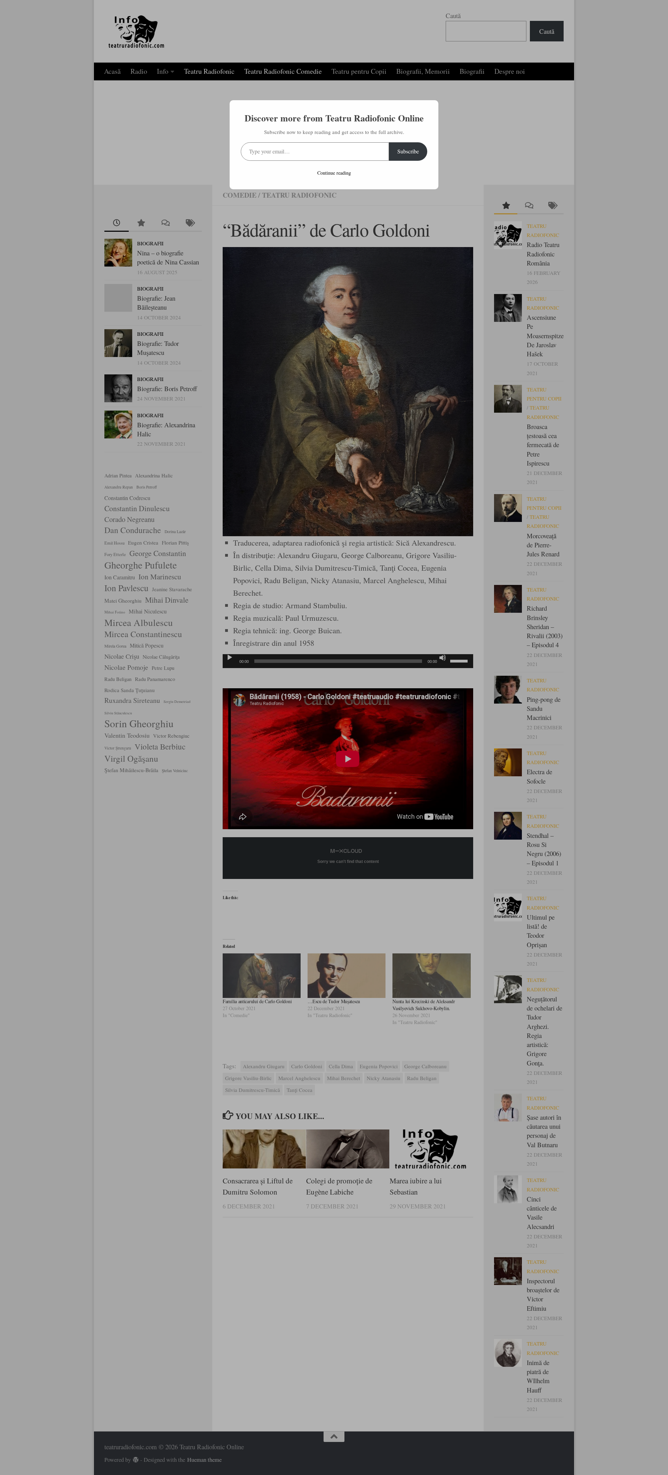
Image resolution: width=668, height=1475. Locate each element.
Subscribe (408, 151)
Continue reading (334, 172)
